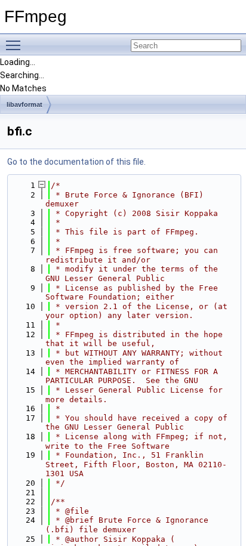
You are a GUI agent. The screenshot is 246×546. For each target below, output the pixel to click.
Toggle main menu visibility (15, 44)
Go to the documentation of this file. (76, 161)
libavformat (24, 104)
